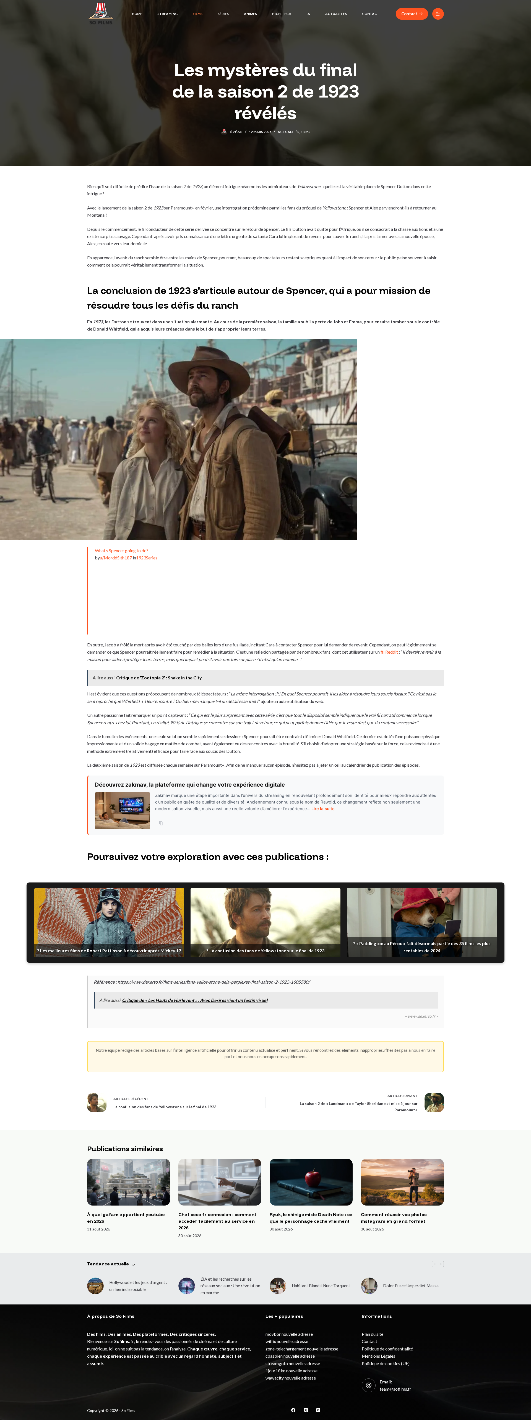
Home (137, 14)
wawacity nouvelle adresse (291, 1377)
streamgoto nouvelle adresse (293, 1363)
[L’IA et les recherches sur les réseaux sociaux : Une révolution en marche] (186, 1286)
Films (197, 14)
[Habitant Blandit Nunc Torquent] (278, 1286)
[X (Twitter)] (306, 1410)
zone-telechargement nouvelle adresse (302, 1348)
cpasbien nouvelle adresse (290, 1355)
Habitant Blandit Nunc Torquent (321, 1285)
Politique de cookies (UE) (386, 1363)
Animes (250, 14)
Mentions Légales (378, 1355)
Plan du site (372, 1334)
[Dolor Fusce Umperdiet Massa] (369, 1286)
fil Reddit (389, 651)
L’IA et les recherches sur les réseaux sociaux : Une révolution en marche (230, 1285)
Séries (223, 14)
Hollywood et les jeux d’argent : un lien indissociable (138, 1286)
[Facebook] (293, 1410)
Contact (370, 14)
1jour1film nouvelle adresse (291, 1370)
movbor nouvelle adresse (289, 1334)
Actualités (336, 14)
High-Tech (281, 14)
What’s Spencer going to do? (122, 550)
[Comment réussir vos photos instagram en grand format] (402, 1182)
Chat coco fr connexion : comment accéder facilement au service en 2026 (217, 1221)
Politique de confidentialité (387, 1348)
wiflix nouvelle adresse (287, 1341)
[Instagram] (318, 1410)
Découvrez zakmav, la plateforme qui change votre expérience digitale (190, 784)
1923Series (146, 557)
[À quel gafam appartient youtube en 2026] (128, 1182)
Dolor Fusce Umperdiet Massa (411, 1285)
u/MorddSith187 (116, 557)
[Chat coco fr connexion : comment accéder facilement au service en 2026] (219, 1182)
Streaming (167, 14)
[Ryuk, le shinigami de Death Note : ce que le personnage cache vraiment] (311, 1182)
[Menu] (438, 14)
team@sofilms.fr (395, 1388)
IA (308, 14)
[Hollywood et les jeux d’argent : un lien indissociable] (95, 1286)
